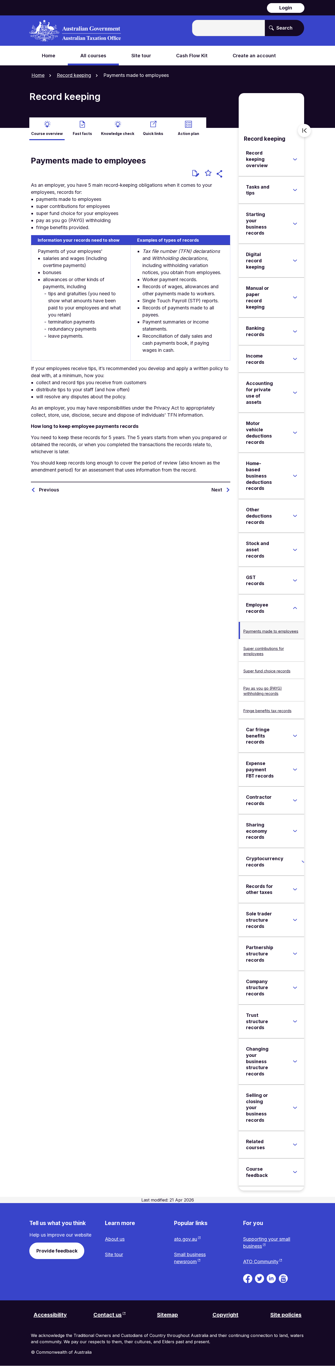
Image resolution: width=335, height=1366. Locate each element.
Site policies (286, 1315)
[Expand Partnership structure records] (295, 954)
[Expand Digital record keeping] (295, 261)
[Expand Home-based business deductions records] (295, 476)
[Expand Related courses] (295, 1144)
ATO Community (260, 1261)
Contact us (107, 1315)
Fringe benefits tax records (267, 710)
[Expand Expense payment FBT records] (295, 769)
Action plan (188, 133)
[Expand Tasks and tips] (295, 190)
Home (37, 75)
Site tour (114, 1254)
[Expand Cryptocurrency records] (304, 862)
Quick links (153, 133)
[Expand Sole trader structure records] (295, 920)
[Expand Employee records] (295, 608)
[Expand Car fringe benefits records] (295, 735)
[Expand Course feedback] (295, 1172)
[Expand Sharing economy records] (295, 831)
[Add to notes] (196, 173)
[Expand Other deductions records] (295, 516)
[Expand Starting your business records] (295, 224)
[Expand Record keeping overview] (295, 159)
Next (216, 489)
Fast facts (82, 133)
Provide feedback (56, 1251)
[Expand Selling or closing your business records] (295, 1107)
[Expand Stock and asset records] (295, 550)
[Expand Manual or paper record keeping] (295, 297)
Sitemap (167, 1315)
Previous (49, 489)
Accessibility (50, 1315)
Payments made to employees (270, 631)
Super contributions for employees (263, 651)
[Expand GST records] (295, 580)
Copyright (225, 1315)
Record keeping (74, 75)
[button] (220, 175)
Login (285, 7)
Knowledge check (117, 133)
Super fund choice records (267, 671)
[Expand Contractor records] (295, 800)
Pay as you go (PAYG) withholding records (262, 690)
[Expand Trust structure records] (295, 1021)
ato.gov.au (185, 1239)
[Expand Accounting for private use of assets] (295, 393)
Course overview (47, 133)
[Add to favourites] (208, 173)
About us (115, 1239)
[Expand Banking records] (295, 331)
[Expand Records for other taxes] (295, 889)
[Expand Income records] (295, 359)
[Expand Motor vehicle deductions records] (295, 433)
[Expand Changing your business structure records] (295, 1061)
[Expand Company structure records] (295, 987)
